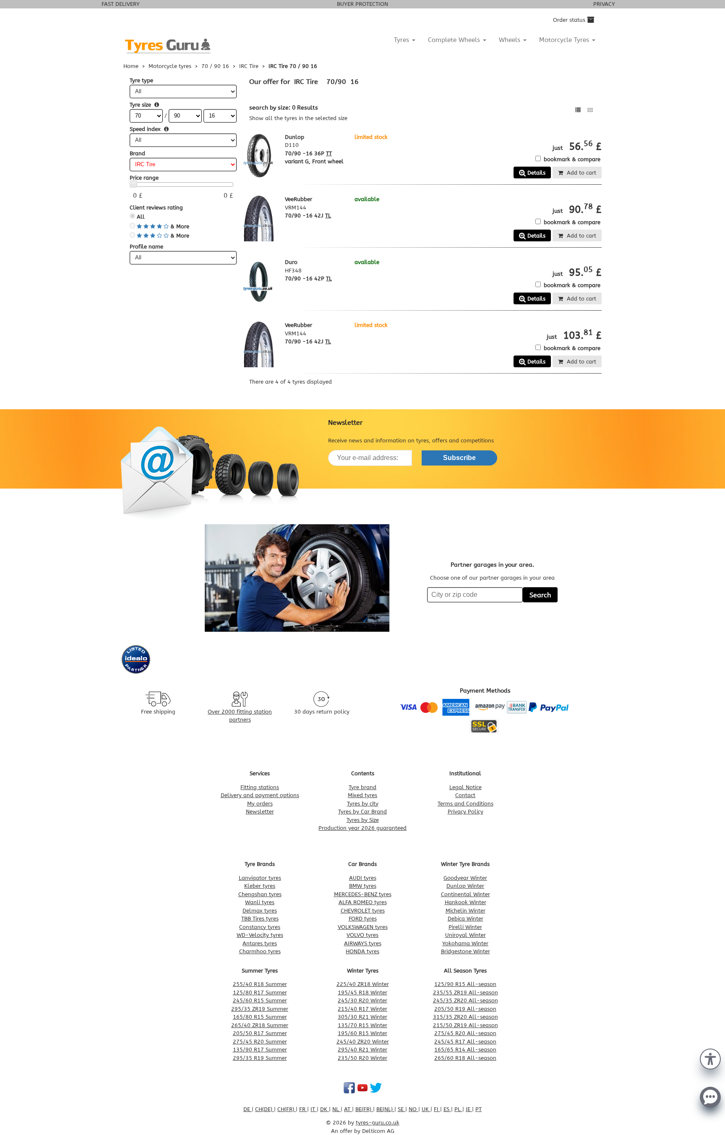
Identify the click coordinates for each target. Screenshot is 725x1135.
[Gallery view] (590, 110)
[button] (710, 1058)
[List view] (578, 110)
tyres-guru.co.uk (377, 1122)
